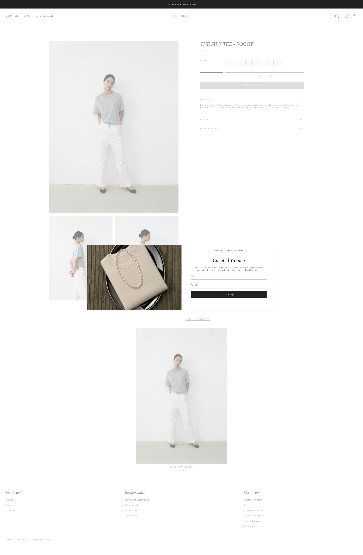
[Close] (270, 251)
